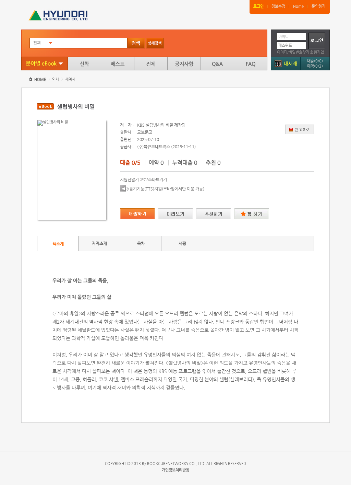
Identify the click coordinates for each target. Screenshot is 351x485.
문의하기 (318, 6)
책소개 (58, 243)
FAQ (250, 63)
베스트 (117, 63)
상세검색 (155, 43)
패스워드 (285, 45)
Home (298, 6)
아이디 (283, 36)
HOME (40, 79)
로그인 (258, 6)
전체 (150, 63)
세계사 (70, 79)
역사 (55, 79)
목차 (141, 243)
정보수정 (278, 6)
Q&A (217, 63)
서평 (182, 243)
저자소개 (99, 243)
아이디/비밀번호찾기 (293, 52)
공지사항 (184, 63)
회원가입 (317, 52)
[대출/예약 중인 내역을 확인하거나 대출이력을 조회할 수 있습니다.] (285, 62)
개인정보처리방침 (175, 470)
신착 (84, 63)
